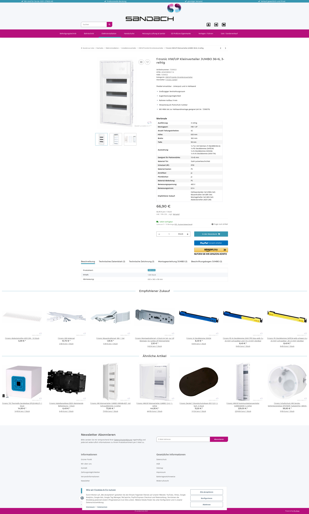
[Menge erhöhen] (187, 234)
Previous (6, 323)
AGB (158, 464)
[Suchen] (109, 24)
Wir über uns (86, 464)
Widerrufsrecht (162, 481)
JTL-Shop (296, 511)
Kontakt (84, 468)
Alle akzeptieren (206, 492)
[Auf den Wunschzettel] (147, 62)
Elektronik (151, 270)
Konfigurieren (206, 498)
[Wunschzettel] (216, 24)
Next (303, 323)
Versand (176, 214)
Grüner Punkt (86, 459)
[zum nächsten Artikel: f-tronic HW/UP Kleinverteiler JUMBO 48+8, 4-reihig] (225, 48)
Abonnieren (219, 439)
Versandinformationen (90, 476)
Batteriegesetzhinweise (165, 476)
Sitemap (159, 468)
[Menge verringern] (159, 234)
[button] (208, 24)
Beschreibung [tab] (88, 261)
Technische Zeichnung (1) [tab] (141, 261)
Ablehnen (207, 505)
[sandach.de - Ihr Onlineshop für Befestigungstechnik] (153, 12)
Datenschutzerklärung (123, 440)
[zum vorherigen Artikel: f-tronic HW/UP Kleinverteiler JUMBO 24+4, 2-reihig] (220, 48)
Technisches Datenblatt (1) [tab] (112, 261)
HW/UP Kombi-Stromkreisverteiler (179, 77)
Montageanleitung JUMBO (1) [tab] (172, 261)
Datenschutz (102, 507)
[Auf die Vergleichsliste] (141, 62)
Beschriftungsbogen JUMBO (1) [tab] (206, 261)
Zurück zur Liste (88, 48)
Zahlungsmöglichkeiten (90, 472)
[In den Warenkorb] (83, 56)
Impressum (90, 507)
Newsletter (85, 481)
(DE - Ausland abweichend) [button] (183, 224)
